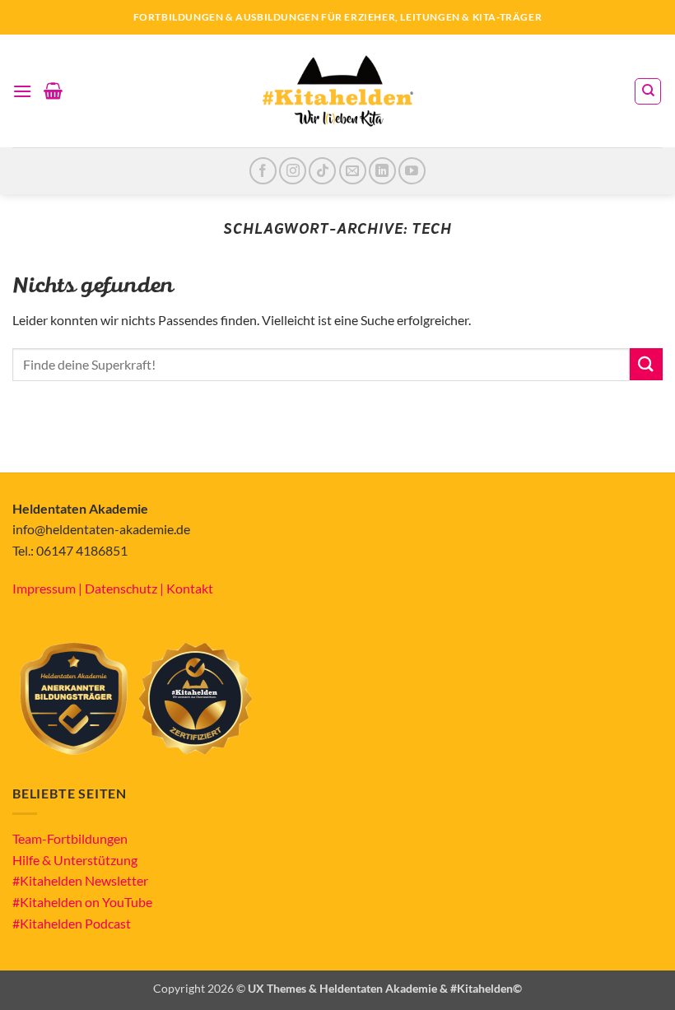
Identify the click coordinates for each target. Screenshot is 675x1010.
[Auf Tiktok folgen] (322, 170)
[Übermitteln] (646, 364)
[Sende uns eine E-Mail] (352, 170)
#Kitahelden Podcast (71, 923)
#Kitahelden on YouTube (82, 902)
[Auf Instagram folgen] (292, 170)
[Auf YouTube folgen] (412, 170)
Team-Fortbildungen (70, 838)
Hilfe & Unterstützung (74, 860)
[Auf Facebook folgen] (263, 170)
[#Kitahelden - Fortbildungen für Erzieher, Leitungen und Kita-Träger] (337, 91)
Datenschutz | (125, 588)
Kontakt (189, 588)
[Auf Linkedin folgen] (382, 170)
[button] (22, 91)
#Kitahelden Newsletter (80, 880)
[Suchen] (648, 91)
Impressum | (48, 588)
